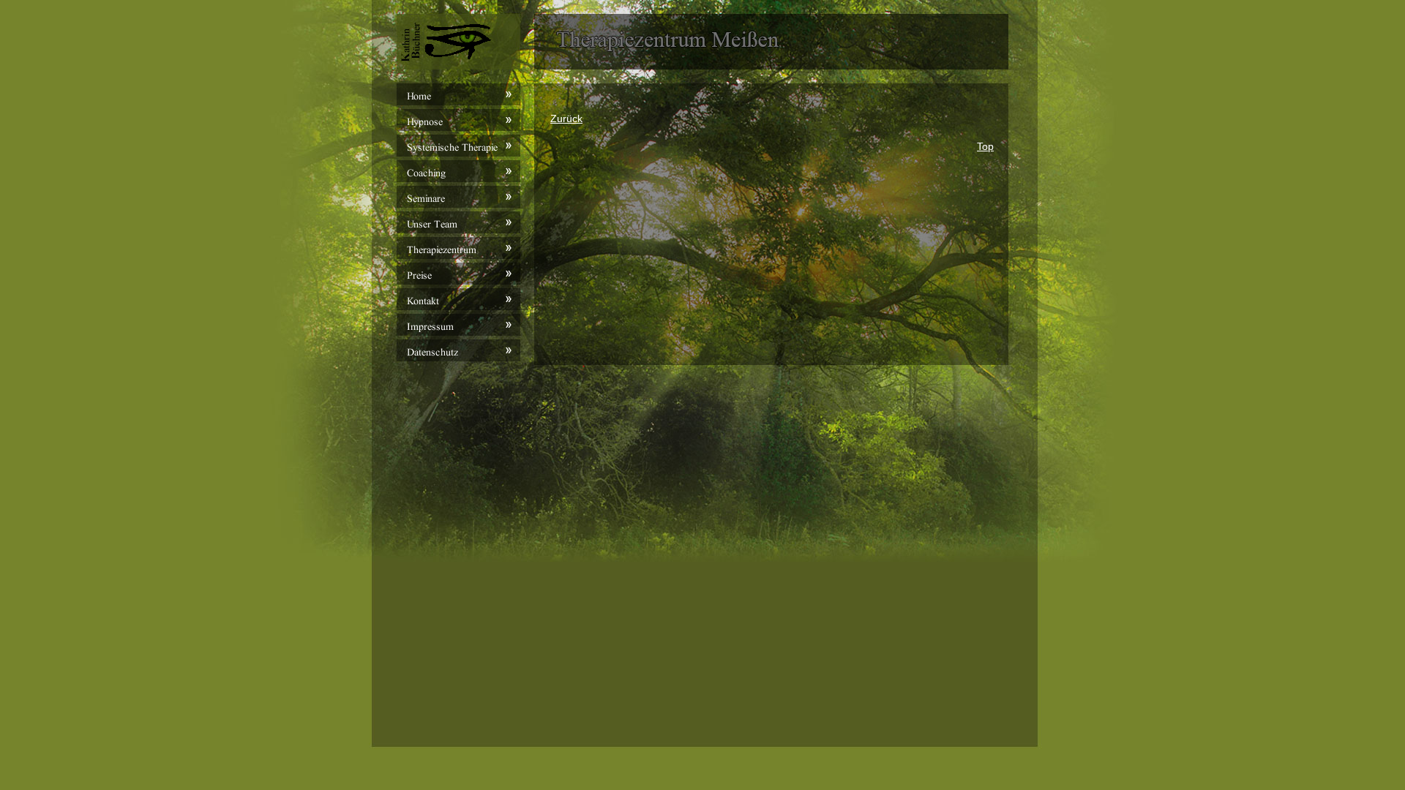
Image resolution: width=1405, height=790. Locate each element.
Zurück (566, 118)
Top (985, 146)
